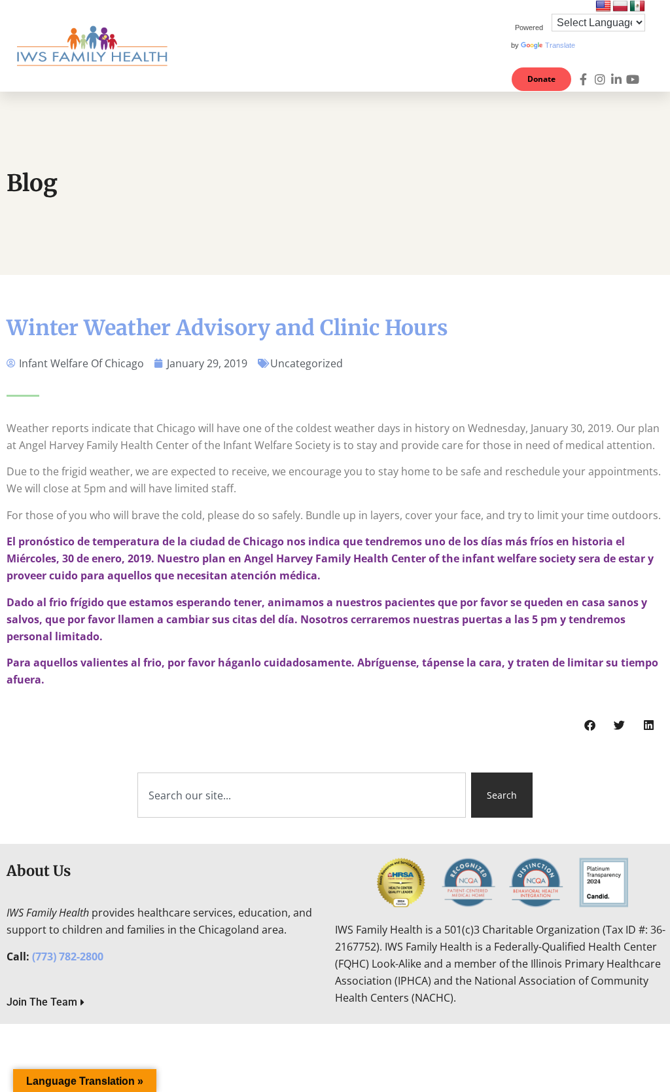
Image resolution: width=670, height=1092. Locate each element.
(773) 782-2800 (67, 956)
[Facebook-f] (584, 79)
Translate (560, 45)
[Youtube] (633, 79)
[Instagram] (600, 79)
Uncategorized (306, 363)
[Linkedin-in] (616, 79)
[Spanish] (637, 6)
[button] (484, 45)
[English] (603, 6)
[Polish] (620, 6)
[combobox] (301, 795)
